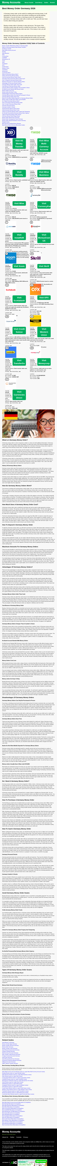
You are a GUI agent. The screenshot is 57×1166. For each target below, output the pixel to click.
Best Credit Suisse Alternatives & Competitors (13, 1118)
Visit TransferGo (19, 362)
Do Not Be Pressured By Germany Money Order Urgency (15, 113)
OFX (3, 65)
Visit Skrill (44, 266)
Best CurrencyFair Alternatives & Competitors (12, 1108)
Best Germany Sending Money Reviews (11, 123)
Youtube (18, 1137)
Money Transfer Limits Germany (9, 1048)
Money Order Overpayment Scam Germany (12, 119)
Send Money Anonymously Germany (10, 1049)
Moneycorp (4, 71)
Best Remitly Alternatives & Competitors (11, 1103)
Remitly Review (13, 1073)
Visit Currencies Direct (19, 395)
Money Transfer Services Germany (10, 1045)
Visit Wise (19, 203)
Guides (46, 2)
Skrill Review (12, 1083)
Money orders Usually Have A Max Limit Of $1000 (14, 99)
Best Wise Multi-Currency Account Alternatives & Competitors (16, 1102)
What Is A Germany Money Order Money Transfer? (14, 47)
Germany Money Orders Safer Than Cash (12, 84)
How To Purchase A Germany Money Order (12, 102)
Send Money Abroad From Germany (10, 1058)
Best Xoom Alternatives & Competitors (11, 1112)
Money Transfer (29, 2)
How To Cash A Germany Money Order (11, 104)
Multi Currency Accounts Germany (10, 1052)
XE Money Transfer (6, 48)
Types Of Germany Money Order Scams (11, 114)
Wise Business (5, 53)
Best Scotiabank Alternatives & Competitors (12, 1115)
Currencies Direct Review (18, 1094)
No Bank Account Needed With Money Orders (13, 89)
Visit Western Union (44, 332)
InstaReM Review (14, 1079)
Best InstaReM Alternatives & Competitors (12, 1109)
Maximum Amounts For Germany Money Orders (13, 81)
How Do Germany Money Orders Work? (11, 77)
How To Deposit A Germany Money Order (12, 80)
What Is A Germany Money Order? (10, 74)
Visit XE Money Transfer (19, 143)
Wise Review (12, 1076)
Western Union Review (17, 1089)
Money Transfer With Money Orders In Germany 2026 (15, 45)
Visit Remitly (19, 173)
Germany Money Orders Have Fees (10, 96)
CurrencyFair (5, 56)
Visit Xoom (19, 266)
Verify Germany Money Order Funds (10, 110)
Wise (3, 54)
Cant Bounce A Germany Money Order (11, 86)
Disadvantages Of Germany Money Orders (12, 93)
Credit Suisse (5, 66)
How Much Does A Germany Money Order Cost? (13, 78)
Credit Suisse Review (16, 1088)
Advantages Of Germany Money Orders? (12, 83)
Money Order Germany (7, 1047)
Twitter (12, 1137)
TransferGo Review (15, 1091)
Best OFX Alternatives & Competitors (10, 1117)
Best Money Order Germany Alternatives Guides (13, 125)
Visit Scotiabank (19, 299)
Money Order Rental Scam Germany (10, 117)
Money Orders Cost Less (8, 90)
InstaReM (4, 57)
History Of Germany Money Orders (10, 75)
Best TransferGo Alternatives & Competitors (12, 1121)
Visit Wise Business (44, 173)
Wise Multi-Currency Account (9, 50)
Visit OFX (44, 297)
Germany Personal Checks (8, 105)
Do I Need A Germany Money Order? (11, 101)
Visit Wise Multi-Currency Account (44, 145)
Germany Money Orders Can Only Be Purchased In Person (16, 95)
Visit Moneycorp (44, 362)
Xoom (3, 60)
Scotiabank (4, 63)
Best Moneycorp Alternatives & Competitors (12, 1123)
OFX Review (12, 1086)
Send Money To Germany (8, 1042)
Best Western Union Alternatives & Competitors (13, 1120)
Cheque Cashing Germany (8, 1051)
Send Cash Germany (7, 1057)
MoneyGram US (6, 59)
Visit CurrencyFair (44, 205)
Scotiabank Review (15, 1085)
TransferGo (5, 69)
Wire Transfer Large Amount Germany (11, 1054)
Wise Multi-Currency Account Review (23, 1071)
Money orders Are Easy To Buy (9, 92)
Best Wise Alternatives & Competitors (11, 1106)
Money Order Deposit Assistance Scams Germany (14, 120)
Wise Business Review (16, 1074)
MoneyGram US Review (17, 1080)
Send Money (38, 2)
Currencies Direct (6, 72)
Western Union (5, 68)
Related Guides (6, 122)
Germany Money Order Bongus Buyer (11, 116)
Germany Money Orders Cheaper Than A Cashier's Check (16, 87)
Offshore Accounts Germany (9, 1061)
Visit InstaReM (19, 236)
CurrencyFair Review (16, 1077)
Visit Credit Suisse (19, 330)
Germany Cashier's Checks (8, 107)
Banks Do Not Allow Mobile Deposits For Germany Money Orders (17, 98)
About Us (5, 1137)
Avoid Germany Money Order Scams (11, 108)
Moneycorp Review (15, 1092)
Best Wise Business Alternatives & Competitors (13, 1105)
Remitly (4, 51)
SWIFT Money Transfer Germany (10, 1063)
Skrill (3, 62)
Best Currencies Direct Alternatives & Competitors (13, 1124)
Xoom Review (12, 1082)
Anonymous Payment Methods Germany (11, 1060)
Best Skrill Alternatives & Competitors (11, 1114)
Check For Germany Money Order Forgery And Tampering (16, 111)
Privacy (25, 1137)
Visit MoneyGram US (44, 238)
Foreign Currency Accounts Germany (11, 1055)
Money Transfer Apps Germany (9, 1044)
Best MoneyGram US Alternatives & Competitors (13, 1111)
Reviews (52, 2)
